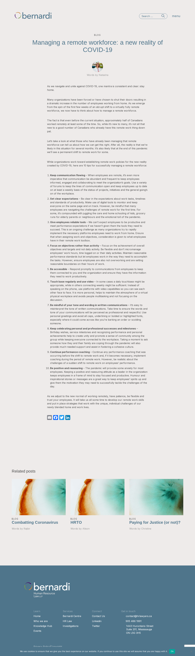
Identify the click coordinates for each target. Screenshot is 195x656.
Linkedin (96, 621)
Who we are (41, 621)
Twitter (96, 626)
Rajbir (27, 528)
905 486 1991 (134, 621)
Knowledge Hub (43, 626)
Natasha (103, 74)
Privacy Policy (42, 646)
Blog (15, 518)
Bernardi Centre (72, 616)
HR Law (67, 621)
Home (37, 616)
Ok (172, 651)
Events (37, 630)
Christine (146, 528)
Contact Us (98, 616)
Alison (86, 528)
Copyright (56, 646)
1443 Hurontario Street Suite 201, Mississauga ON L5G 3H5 (139, 629)
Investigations (70, 626)
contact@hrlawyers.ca (139, 616)
